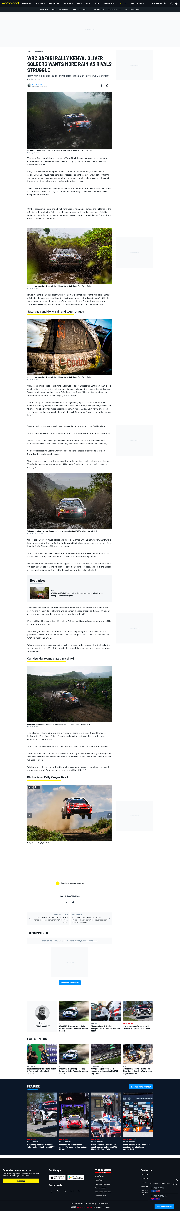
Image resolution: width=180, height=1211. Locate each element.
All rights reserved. (102, 1207)
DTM (97, 3)
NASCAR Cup (53, 3)
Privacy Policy (103, 1204)
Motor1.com (99, 1180)
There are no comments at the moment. (69, 940)
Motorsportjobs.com (102, 1184)
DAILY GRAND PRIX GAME (60, 9)
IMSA (88, 3)
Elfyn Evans (61, 208)
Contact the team (147, 1182)
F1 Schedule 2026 (79, 9)
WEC (78, 3)
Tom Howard (37, 84)
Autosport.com (100, 1188)
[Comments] (108, 85)
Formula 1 (26, 3)
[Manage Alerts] (72, 901)
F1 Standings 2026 (97, 9)
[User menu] (176, 3)
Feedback (144, 1175)
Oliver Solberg (60, 161)
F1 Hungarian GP (114, 9)
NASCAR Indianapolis (132, 9)
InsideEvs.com (100, 1176)
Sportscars (136, 3)
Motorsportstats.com (103, 1192)
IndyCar (67, 3)
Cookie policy (91, 1204)
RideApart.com (100, 1196)
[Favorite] (102, 85)
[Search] (171, 3)
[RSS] (78, 1191)
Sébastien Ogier (97, 304)
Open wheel (109, 3)
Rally (123, 3)
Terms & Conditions (77, 1204)
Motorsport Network (85, 1207)
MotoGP (39, 3)
